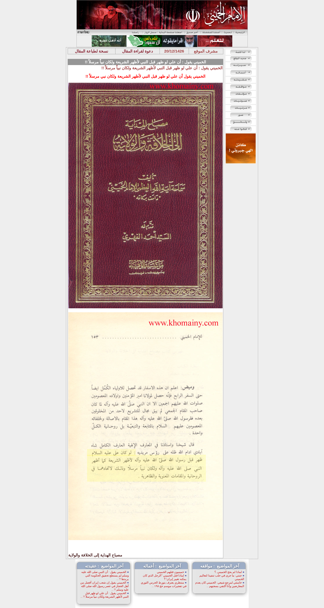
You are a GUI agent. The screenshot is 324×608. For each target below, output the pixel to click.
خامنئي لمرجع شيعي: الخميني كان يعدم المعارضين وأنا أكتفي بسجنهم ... (219, 584)
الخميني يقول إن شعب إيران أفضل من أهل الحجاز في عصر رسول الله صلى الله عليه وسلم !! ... (104, 586)
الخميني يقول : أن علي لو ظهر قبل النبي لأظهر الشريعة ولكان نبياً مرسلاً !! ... (104, 594)
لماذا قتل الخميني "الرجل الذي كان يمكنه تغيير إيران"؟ (164, 577)
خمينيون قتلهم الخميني (170, 572)
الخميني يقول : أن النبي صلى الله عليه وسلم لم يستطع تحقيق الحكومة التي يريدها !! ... (105, 575)
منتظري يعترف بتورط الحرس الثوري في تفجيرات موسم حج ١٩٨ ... (163, 584)
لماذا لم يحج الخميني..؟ (228, 572)
